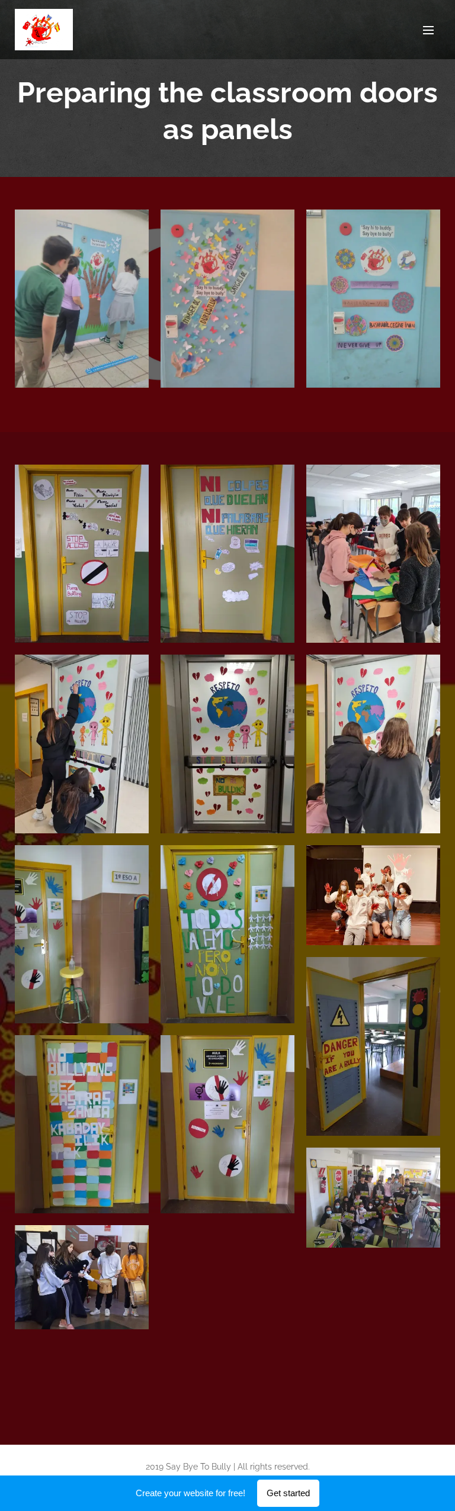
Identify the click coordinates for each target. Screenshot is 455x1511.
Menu (428, 29)
